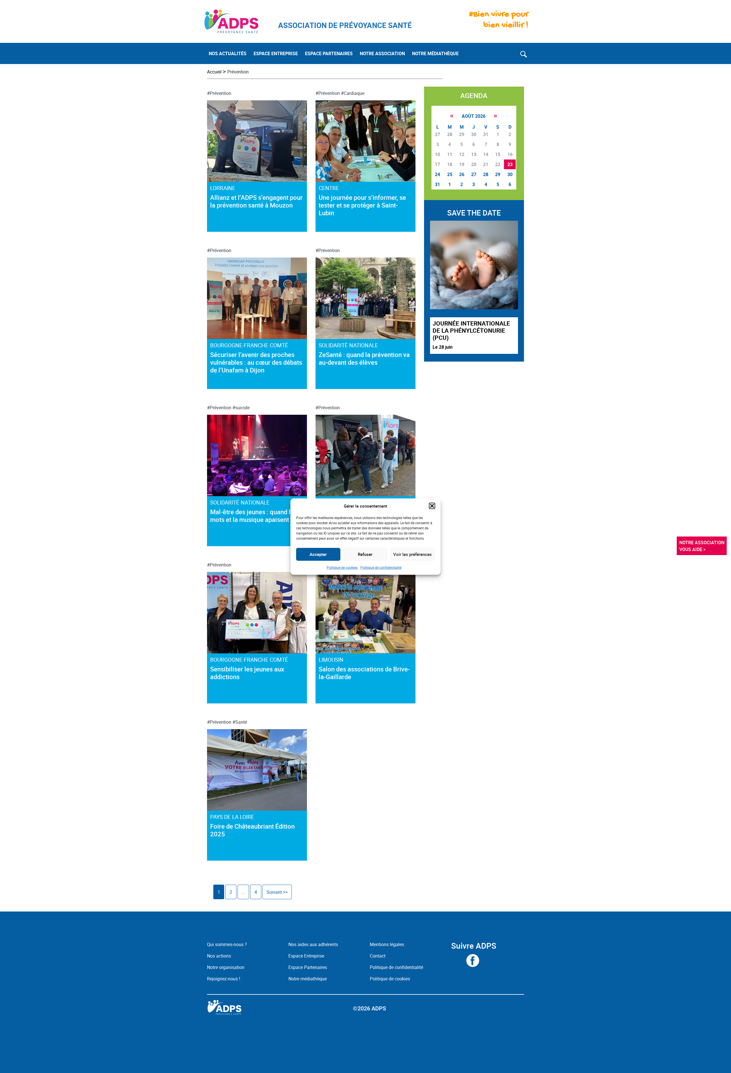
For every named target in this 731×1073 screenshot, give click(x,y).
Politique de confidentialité (380, 567)
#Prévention (219, 93)
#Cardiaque (352, 93)
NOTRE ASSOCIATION (382, 53)
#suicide (241, 407)
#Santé (239, 722)
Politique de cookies (342, 567)
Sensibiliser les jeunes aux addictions (247, 673)
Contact (377, 956)
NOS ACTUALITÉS (227, 53)
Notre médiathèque (308, 979)
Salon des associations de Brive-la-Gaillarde (364, 673)
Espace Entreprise (306, 956)
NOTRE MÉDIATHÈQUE (435, 53)
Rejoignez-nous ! (223, 979)
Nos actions (219, 956)
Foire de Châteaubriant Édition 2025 (252, 830)
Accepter (318, 554)
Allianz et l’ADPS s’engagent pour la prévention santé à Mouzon (256, 201)
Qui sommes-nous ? (227, 944)
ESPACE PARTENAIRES (329, 53)
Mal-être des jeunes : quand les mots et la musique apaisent (253, 515)
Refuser (365, 554)
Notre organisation (225, 967)
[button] (432, 506)
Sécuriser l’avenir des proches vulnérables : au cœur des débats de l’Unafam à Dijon (256, 362)
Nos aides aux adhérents (313, 944)
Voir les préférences (412, 554)
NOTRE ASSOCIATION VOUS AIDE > (702, 546)
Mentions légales (387, 944)
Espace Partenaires (307, 967)
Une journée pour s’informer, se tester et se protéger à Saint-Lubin (362, 205)
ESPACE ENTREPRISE (276, 53)
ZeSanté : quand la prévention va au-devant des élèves (364, 358)
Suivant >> (277, 892)
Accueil (214, 72)
